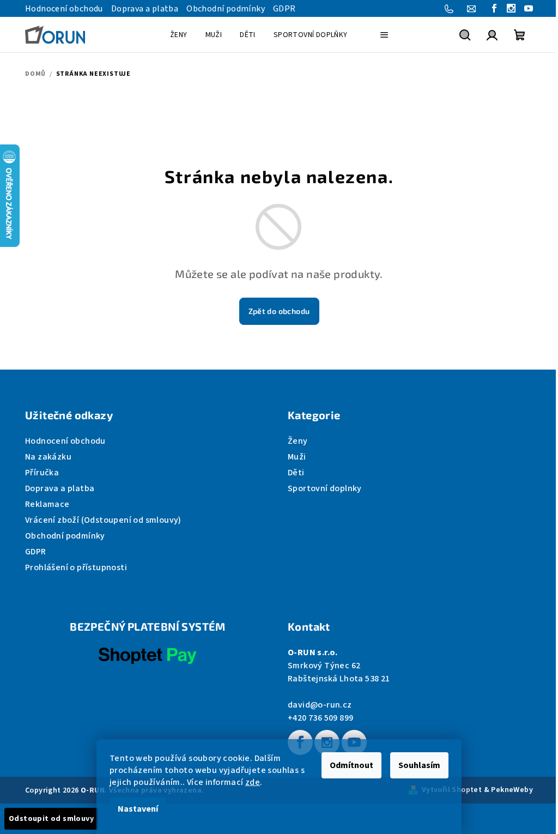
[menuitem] (178, 34)
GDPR (284, 9)
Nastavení (138, 809)
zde (252, 782)
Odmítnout (351, 765)
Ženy (298, 441)
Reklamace (47, 504)
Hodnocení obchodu (64, 9)
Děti (296, 473)
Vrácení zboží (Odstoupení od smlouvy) (103, 520)
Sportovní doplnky (325, 488)
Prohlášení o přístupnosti (76, 567)
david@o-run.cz (320, 705)
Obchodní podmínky (225, 9)
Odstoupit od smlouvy (51, 818)
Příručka (42, 473)
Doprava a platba (144, 9)
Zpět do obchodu (279, 311)
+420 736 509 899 (320, 718)
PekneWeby (512, 789)
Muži (297, 457)
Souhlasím (419, 765)
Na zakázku (48, 457)
